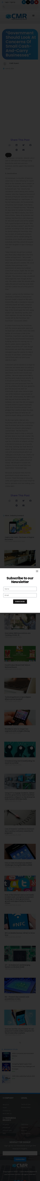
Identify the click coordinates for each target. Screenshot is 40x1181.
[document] (20, 590)
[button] (37, 571)
